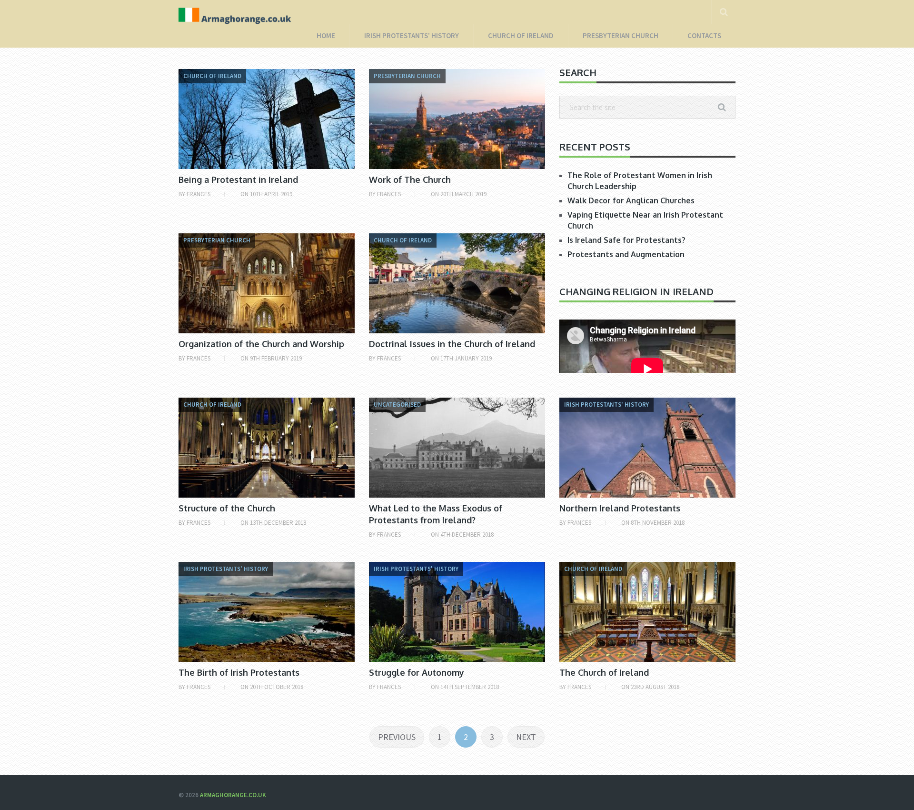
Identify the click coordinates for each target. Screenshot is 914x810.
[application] (647, 369)
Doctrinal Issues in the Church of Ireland (452, 344)
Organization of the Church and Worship (261, 344)
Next (526, 736)
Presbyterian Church (620, 35)
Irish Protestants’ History (411, 35)
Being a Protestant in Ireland (238, 179)
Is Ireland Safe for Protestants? (626, 240)
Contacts (704, 35)
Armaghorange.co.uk (233, 795)
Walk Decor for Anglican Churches (631, 200)
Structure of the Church (227, 508)
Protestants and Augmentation (626, 254)
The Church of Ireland (604, 672)
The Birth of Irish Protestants (239, 672)
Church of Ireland (521, 35)
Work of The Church (410, 179)
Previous (397, 736)
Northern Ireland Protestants (619, 508)
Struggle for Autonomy (416, 672)
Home (326, 35)
